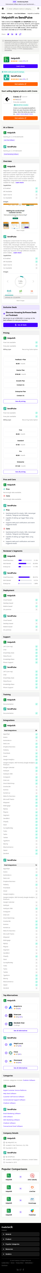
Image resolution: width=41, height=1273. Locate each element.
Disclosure (4, 1265)
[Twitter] (8, 34)
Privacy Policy (19, 1263)
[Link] (20, 34)
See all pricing (20, 401)
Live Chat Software (9, 140)
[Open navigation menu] (38, 8)
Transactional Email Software (13, 1126)
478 (24, 79)
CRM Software (8, 1117)
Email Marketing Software (11, 154)
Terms (12, 1263)
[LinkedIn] (12, 34)
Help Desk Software (9, 1093)
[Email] (16, 34)
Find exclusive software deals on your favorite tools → (20, 4)
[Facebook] (23, 1270)
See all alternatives (20, 1031)
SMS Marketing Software (11, 1120)
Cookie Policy (5, 1263)
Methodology (8, 50)
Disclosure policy (27, 48)
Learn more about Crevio (24, 114)
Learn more (20, 182)
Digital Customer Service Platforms (14, 1090)
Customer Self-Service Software (13, 1097)
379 (24, 61)
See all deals (22, 325)
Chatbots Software (29, 1080)
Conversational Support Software (14, 1100)
